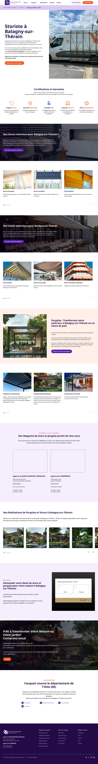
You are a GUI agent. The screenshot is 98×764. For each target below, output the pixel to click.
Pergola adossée (43, 743)
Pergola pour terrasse (44, 738)
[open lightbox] (13, 537)
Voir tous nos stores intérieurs (13, 150)
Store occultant (39, 191)
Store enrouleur (8, 191)
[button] (26, 2)
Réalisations (43, 2)
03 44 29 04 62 (76, 2)
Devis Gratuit (88, 2)
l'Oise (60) (7, 42)
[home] (13, 2)
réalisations (15, 56)
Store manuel (61, 740)
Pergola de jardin (43, 740)
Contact (59, 2)
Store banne (7, 283)
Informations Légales (32, 757)
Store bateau (69, 191)
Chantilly (80, 743)
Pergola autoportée (43, 746)
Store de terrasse (40, 283)
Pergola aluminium (43, 733)
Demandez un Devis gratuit (14, 63)
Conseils (52, 2)
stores (9, 48)
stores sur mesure (29, 143)
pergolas (14, 48)
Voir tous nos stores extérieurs (13, 241)
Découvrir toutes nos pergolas (61, 351)
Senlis (58, 692)
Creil (79, 740)
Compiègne (80, 733)
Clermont (80, 738)
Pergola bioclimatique (44, 735)
